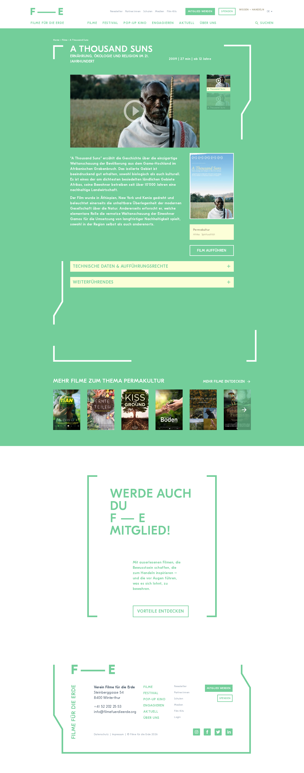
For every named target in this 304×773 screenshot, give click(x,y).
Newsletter (116, 11)
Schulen (147, 11)
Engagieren (163, 23)
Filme (92, 23)
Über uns (208, 23)
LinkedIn (229, 731)
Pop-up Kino (135, 23)
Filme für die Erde (47, 23)
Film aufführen (211, 250)
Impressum (118, 734)
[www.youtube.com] (135, 111)
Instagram (196, 731)
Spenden (227, 11)
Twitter (218, 731)
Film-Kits (172, 11)
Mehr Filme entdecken (224, 381)
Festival (110, 23)
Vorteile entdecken (160, 611)
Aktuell (187, 23)
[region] (220, 111)
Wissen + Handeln (251, 9)
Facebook (207, 731)
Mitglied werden (200, 11)
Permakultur (201, 229)
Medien (159, 11)
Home (56, 40)
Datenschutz (101, 734)
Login (177, 717)
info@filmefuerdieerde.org (115, 712)
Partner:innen (133, 11)
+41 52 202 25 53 (108, 707)
